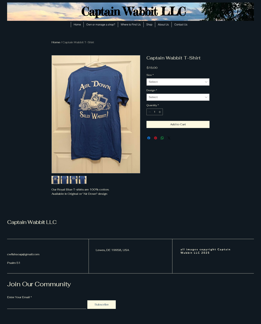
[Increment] (160, 112)
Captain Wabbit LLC (133, 11)
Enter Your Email (18, 297)
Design (151, 90)
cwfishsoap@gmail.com (23, 254)
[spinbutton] (154, 112)
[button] (250, 6)
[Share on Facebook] (149, 138)
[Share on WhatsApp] (162, 138)
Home (55, 42)
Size (150, 75)
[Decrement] (149, 112)
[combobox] (178, 82)
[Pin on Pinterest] (155, 138)
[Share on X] (169, 138)
